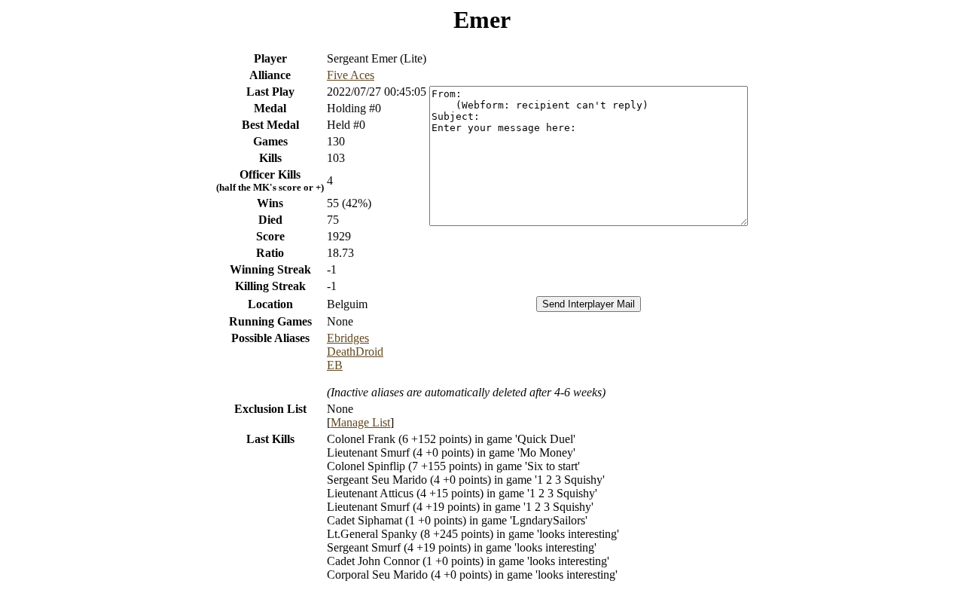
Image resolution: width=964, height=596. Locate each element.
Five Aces (350, 75)
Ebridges (348, 338)
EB (335, 365)
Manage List (360, 422)
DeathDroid (355, 351)
